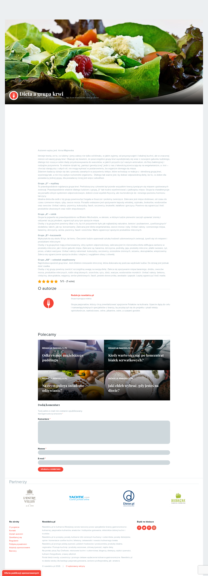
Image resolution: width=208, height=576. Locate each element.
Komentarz (44, 419)
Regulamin (13, 541)
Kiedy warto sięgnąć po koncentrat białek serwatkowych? (136, 357)
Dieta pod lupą (25, 98)
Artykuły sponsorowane (19, 547)
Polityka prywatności (18, 544)
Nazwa (42, 448)
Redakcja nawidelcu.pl (82, 295)
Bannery (13, 551)
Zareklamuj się (15, 537)
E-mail (42, 458)
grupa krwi (95, 98)
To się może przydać (77, 98)
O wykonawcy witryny (75, 566)
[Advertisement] (104, 125)
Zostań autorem (16, 534)
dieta (88, 98)
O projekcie (14, 527)
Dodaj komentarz (56, 98)
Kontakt (12, 530)
